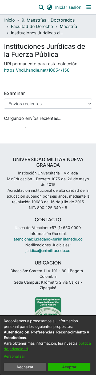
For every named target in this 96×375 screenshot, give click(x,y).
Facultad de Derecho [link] (32, 26)
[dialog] (48, 345)
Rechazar (25, 367)
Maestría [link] (68, 26)
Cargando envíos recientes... (32, 118)
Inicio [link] (9, 20)
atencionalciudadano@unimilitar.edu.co (48, 239)
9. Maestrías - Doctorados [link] (48, 20)
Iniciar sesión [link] (68, 7)
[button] (41, 7)
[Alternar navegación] (88, 7)
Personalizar (14, 356)
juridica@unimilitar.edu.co (48, 250)
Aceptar (69, 367)
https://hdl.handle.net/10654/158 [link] (37, 70)
